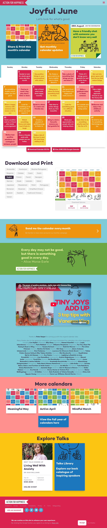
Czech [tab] (30, 173)
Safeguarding (56, 506)
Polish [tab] (34, 185)
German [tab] (9, 181)
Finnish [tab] (18, 177)
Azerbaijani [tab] (23, 169)
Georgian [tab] (38, 177)
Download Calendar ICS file (39, 149)
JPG (84, 207)
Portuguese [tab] (44, 185)
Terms (49, 506)
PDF (71, 207)
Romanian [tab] (10, 189)
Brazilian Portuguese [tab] (39, 169)
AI (44, 506)
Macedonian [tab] (22, 185)
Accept (82, 523)
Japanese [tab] (10, 185)
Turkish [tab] (9, 197)
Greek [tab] (19, 181)
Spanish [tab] (9, 193)
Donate (16, 506)
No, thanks (91, 523)
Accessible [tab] (11, 169)
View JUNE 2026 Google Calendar (66, 149)
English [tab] (9, 177)
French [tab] (28, 177)
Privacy (40, 506)
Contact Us (8, 506)
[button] (104, 2)
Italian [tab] (39, 181)
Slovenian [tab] (21, 189)
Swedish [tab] (20, 193)
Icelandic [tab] (29, 181)
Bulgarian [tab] (10, 173)
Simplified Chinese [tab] (36, 189)
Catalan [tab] (21, 173)
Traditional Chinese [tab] (34, 193)
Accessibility (32, 506)
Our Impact (23, 506)
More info (55, 523)
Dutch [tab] (39, 173)
